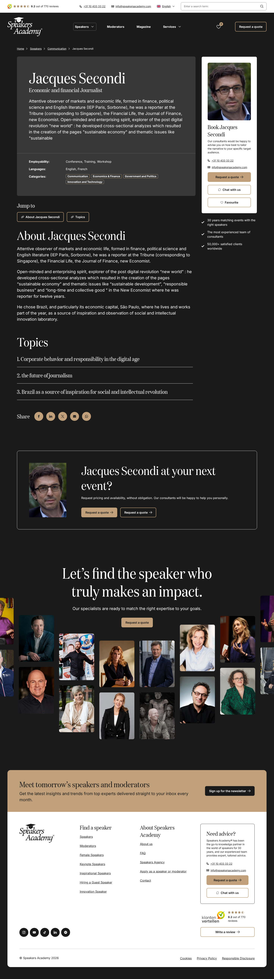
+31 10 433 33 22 (94, 6)
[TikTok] (44, 932)
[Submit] (262, 6)
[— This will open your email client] (74, 416)
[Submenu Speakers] (92, 26)
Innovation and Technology (84, 181)
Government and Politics (140, 176)
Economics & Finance (106, 176)
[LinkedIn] (55, 932)
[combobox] (219, 6)
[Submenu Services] (179, 26)
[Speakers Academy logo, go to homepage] (24, 26)
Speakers (36, 48)
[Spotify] (65, 932)
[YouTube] (34, 932)
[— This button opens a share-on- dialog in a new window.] (38, 416)
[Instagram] (23, 932)
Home (20, 48)
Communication (57, 48)
